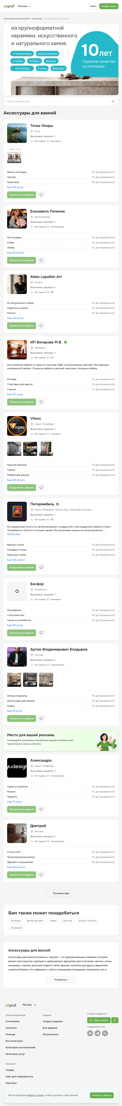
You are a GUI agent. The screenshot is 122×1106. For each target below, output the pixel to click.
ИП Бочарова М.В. (46, 342)
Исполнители (50, 1034)
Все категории (14, 1040)
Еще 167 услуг (15, 625)
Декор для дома (35, 920)
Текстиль (67, 920)
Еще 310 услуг (15, 187)
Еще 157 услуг (15, 394)
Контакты (11, 1027)
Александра (41, 760)
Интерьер (16, 920)
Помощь (10, 1034)
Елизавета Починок (47, 211)
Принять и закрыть (101, 1095)
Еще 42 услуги (15, 252)
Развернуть (61, 979)
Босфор (37, 584)
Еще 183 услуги (16, 480)
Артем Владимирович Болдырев (58, 649)
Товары (10, 1070)
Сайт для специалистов (19, 1076)
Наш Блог (11, 1083)
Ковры (53, 920)
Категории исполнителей (20, 1047)
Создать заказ (109, 6)
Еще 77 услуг (14, 801)
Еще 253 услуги (16, 867)
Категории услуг (15, 1054)
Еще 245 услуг (15, 318)
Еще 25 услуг (14, 710)
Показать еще (61, 893)
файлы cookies (35, 1095)
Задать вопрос (101, 1020)
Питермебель (42, 504)
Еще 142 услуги (16, 559)
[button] (24, 6)
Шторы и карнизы (88, 920)
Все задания (50, 1027)
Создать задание (52, 1021)
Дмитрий (38, 826)
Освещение (16, 927)
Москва (22, 6)
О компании (12, 1021)
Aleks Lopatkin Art (46, 277)
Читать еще (13, 533)
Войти (93, 6)
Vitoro (35, 418)
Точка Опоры (41, 125)
